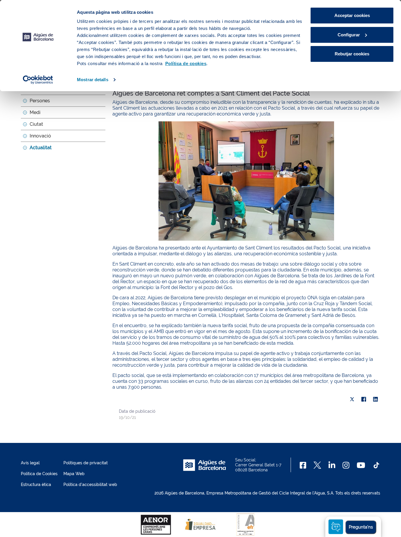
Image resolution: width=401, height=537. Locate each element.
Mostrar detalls (92, 79)
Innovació (40, 136)
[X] (352, 399)
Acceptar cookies (352, 15)
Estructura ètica (36, 484)
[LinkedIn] (375, 399)
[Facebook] (363, 399)
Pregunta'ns (361, 527)
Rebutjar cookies (352, 53)
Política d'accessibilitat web (90, 484)
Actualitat (41, 147)
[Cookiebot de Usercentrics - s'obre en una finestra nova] (38, 79)
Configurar (349, 34)
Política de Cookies (39, 473)
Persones (40, 100)
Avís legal (30, 462)
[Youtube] (361, 465)
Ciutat (36, 124)
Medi (35, 112)
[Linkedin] (331, 465)
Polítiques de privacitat (85, 462)
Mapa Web (74, 473)
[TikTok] (376, 465)
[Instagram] (346, 465)
